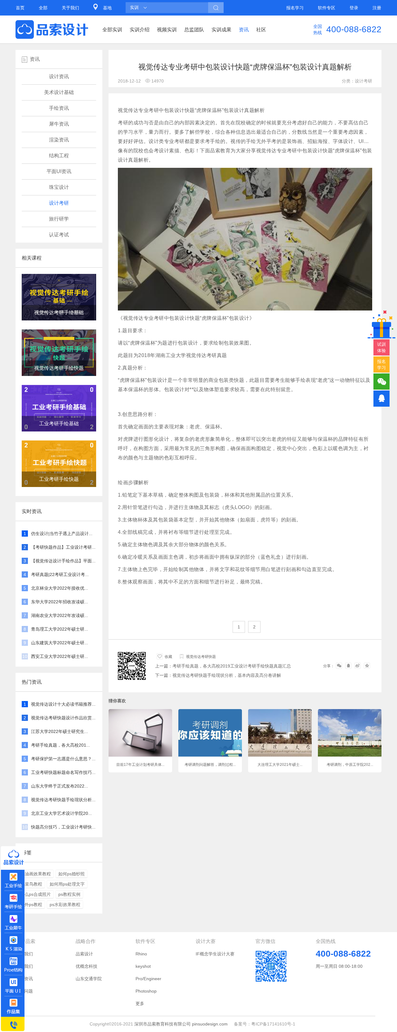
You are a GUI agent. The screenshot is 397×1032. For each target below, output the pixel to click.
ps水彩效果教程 (65, 904)
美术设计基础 (59, 92)
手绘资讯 (59, 108)
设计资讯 (59, 76)
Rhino (141, 953)
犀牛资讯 (59, 124)
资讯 (244, 29)
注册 (376, 7)
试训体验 (381, 347)
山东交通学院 (89, 978)
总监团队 (194, 29)
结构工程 (59, 155)
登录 (354, 7)
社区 (261, 29)
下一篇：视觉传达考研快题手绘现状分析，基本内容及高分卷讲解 (218, 675)
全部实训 (112, 29)
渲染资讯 (59, 139)
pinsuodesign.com (210, 1023)
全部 (43, 7)
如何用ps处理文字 (67, 884)
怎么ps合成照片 (35, 894)
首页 (20, 7)
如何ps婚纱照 (71, 873)
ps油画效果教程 (35, 873)
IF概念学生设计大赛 (215, 953)
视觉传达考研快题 (201, 656)
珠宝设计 (59, 187)
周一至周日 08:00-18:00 (339, 966)
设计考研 (59, 203)
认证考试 (59, 234)
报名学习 (295, 7)
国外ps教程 (31, 904)
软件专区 (326, 7)
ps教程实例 (69, 894)
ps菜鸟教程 (31, 884)
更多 (140, 1003)
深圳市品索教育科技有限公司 (162, 1023)
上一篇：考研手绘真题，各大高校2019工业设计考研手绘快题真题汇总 (223, 665)
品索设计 (84, 953)
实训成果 (221, 29)
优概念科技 (86, 966)
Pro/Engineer (148, 978)
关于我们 (70, 7)
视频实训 (167, 29)
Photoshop (146, 991)
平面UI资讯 (59, 171)
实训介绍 (139, 29)
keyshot (143, 966)
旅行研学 (59, 218)
